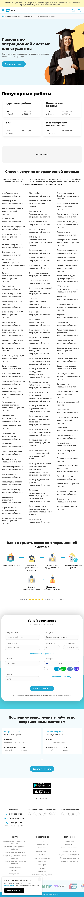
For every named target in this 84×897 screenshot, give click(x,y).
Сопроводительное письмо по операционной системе (68, 376)
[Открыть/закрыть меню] (3, 16)
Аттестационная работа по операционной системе (12, 237)
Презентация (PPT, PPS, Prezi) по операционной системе (67, 224)
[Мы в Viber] (40, 814)
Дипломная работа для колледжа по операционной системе (12, 304)
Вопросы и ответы (69, 851)
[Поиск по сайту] (79, 10)
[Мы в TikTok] (78, 814)
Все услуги (14, 870)
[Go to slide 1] (42, 759)
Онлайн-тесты (69, 844)
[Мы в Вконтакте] (35, 814)
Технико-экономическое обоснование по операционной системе (67, 469)
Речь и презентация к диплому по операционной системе (67, 333)
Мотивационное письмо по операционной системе (40, 204)
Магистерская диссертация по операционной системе (12, 500)
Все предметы (14, 874)
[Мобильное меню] (3, 10)
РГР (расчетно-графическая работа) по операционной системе (67, 289)
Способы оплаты (42, 844)
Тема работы (12, 643)
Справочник (69, 841)
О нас (42, 841)
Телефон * (50, 659)
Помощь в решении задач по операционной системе (39, 443)
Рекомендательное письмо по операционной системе (68, 307)
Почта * (10, 674)
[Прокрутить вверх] (79, 887)
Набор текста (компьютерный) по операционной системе (39, 214)
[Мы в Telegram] (30, 814)
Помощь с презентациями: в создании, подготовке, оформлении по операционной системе (39, 496)
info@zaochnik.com (15, 818)
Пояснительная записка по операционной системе (67, 206)
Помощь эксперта (14, 867)
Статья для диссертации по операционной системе (67, 420)
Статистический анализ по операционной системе (67, 394)
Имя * (9, 659)
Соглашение (9, 885)
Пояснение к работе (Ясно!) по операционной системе (68, 196)
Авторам (42, 868)
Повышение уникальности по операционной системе (39, 322)
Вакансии (42, 861)
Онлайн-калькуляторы (69, 848)
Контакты (42, 871)
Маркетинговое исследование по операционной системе (12, 510)
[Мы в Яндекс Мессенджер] (54, 814)
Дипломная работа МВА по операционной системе (12, 315)
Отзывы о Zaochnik (42, 851)
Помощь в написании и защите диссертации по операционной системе (39, 361)
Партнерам (42, 865)
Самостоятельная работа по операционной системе (68, 351)
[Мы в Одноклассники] (68, 814)
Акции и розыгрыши (42, 858)
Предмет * (50, 633)
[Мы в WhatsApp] (45, 814)
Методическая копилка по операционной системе (12, 521)
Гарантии (42, 848)
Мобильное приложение (69, 858)
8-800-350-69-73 (15, 814)
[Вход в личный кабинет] (73, 10)
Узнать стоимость (42, 769)
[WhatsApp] (63, 669)
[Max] (76, 669)
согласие (62, 695)
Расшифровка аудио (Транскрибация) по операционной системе (67, 279)
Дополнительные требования (42, 654)
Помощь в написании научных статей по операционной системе (39, 409)
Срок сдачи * (71, 643)
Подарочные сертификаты (69, 855)
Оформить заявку (14, 64)
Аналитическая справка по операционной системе (12, 211)
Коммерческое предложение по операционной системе (12, 436)
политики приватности (45, 695)
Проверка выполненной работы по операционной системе (68, 242)
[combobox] (22, 637)
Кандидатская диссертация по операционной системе (12, 418)
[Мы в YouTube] (73, 814)
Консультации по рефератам (14, 852)
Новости (42, 855)
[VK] (70, 669)
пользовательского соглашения (31, 695)
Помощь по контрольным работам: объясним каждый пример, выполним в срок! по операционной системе (40, 469)
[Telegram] (57, 669)
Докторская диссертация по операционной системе (13, 358)
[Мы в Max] (50, 814)
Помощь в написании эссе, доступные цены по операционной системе (40, 432)
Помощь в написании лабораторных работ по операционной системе (39, 385)
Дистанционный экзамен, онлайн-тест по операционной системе (13, 333)
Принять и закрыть (14, 890)
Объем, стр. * (51, 643)
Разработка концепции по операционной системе (67, 268)
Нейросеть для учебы (69, 861)
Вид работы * (12, 633)
